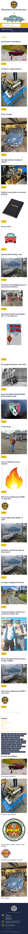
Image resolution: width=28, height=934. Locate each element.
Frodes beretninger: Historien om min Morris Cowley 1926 (13, 613)
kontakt (7, 915)
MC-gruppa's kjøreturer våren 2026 (13, 364)
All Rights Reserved (16, 931)
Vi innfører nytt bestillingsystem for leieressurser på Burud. (13, 286)
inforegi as (7, 931)
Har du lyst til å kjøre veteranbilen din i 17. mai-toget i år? (13, 315)
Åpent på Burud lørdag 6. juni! (11, 254)
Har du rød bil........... (8, 226)
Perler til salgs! (6, 114)
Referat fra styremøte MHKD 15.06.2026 (11, 860)
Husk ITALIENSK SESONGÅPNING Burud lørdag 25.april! (13, 395)
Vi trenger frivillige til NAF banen (12, 582)
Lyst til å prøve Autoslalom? (11, 42)
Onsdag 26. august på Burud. (11, 69)
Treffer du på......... (7, 427)
